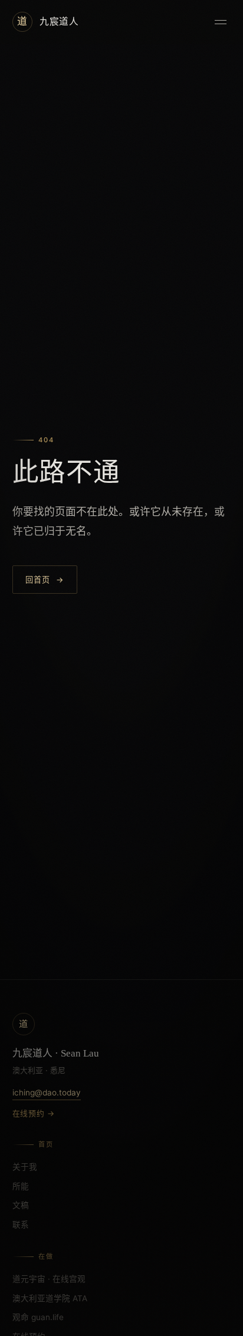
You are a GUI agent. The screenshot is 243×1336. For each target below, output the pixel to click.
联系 (20, 1224)
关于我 (24, 1167)
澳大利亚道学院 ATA (49, 1298)
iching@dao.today (46, 1092)
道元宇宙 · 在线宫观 (49, 1279)
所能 (20, 1186)
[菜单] (221, 22)
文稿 (20, 1205)
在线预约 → (33, 1113)
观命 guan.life (38, 1317)
